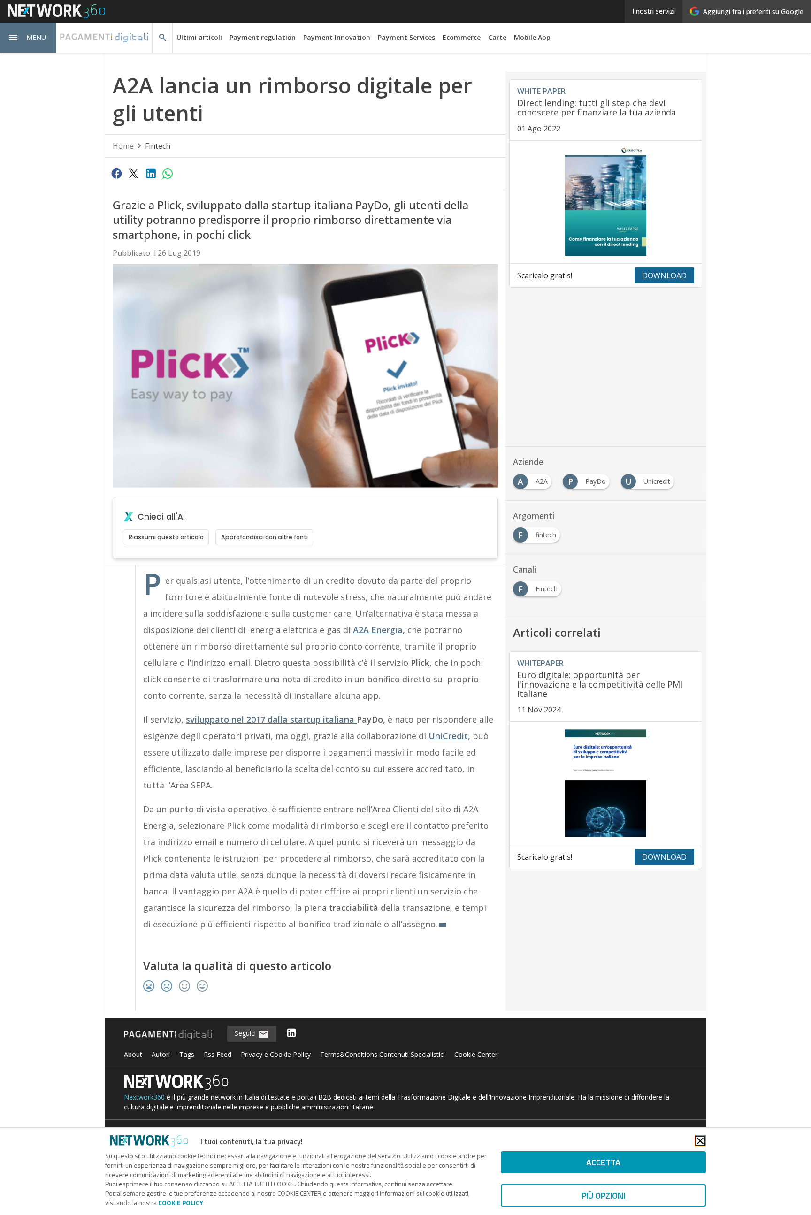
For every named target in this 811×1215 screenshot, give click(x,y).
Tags (186, 1054)
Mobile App (532, 37)
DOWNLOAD (664, 275)
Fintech (157, 146)
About (133, 1054)
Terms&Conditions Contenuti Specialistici (382, 1054)
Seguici (246, 1033)
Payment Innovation (336, 37)
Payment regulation (263, 37)
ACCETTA (603, 1162)
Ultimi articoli (199, 37)
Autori (161, 1054)
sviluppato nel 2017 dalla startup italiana (271, 719)
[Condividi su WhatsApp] (167, 173)
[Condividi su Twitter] (133, 173)
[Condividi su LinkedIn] (150, 173)
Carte (497, 37)
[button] (28, 38)
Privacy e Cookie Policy (276, 1054)
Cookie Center (475, 1054)
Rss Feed (217, 1054)
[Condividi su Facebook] (116, 173)
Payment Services (406, 37)
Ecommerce (462, 37)
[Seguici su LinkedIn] (291, 1034)
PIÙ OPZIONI (603, 1195)
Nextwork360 (144, 1097)
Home (123, 146)
